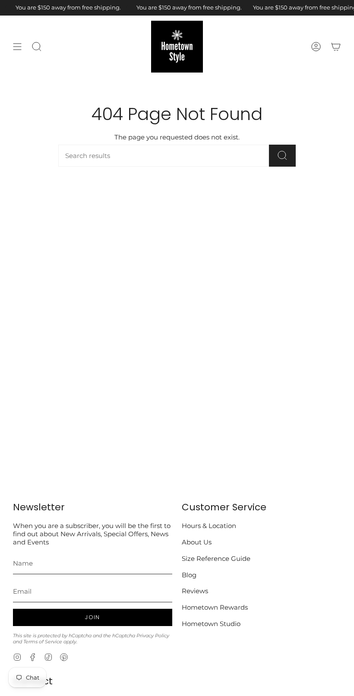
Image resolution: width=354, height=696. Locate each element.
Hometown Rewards (215, 607)
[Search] (282, 156)
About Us (197, 542)
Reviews (195, 591)
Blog (189, 575)
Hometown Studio (211, 624)
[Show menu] (17, 47)
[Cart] (336, 47)
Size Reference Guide (216, 558)
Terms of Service (42, 642)
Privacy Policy (152, 636)
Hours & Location (209, 526)
